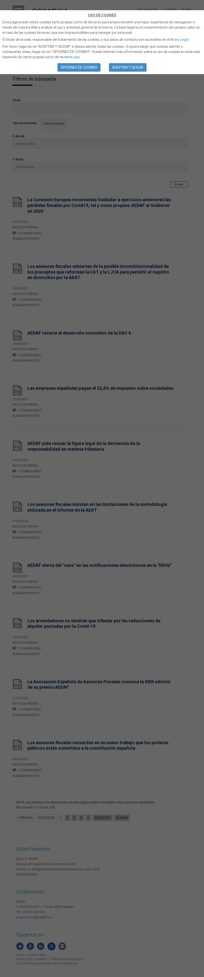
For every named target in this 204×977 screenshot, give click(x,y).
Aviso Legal (180, 40)
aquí (76, 57)
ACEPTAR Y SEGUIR (127, 67)
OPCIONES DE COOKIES (79, 67)
